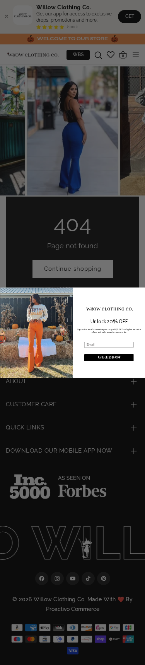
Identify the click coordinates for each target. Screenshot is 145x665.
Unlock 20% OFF (108, 357)
